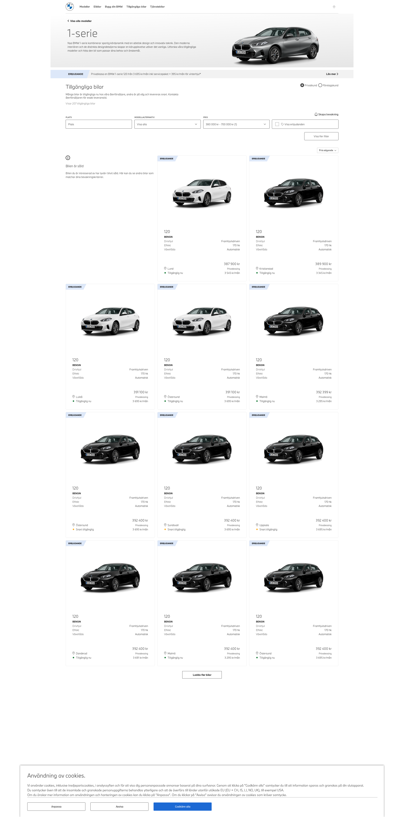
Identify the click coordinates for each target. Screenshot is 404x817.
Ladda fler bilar (202, 674)
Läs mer (331, 74)
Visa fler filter (321, 136)
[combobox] (167, 124)
